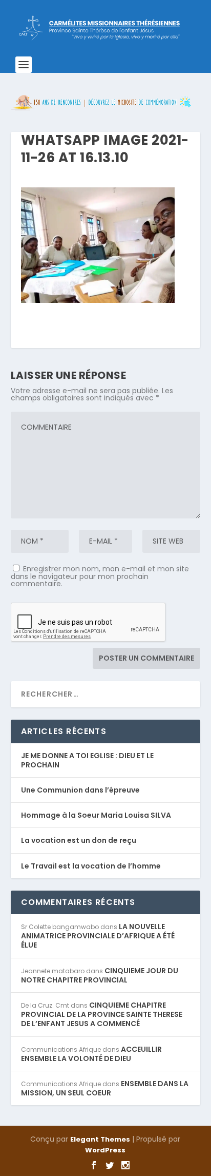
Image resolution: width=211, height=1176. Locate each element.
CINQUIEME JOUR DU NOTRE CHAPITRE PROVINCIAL (99, 975)
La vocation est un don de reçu (78, 840)
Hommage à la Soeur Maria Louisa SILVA (96, 815)
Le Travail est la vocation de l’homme (91, 866)
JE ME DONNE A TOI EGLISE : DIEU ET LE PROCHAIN (87, 760)
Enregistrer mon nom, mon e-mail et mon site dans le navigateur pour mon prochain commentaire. (100, 576)
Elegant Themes (100, 1139)
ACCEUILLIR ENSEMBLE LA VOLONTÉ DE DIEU (91, 1054)
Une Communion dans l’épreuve (80, 790)
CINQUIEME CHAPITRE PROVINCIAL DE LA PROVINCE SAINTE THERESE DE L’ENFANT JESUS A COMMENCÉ (101, 1014)
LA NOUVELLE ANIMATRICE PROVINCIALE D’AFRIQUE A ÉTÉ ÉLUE (98, 935)
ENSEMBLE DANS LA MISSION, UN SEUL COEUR (104, 1088)
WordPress (105, 1150)
